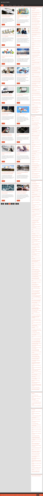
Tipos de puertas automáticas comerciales (36, 467)
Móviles (19, 5)
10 (7, 203)
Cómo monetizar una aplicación (35, 400)
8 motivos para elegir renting (35, 423)
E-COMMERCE (34, 8)
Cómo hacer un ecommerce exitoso (36, 50)
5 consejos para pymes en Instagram (36, 127)
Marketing (10, 5)
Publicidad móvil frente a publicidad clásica (36, 405)
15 (16, 203)
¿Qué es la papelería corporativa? (35, 122)
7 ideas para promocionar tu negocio (36, 26)
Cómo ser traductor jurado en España (36, 339)
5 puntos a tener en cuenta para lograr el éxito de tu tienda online (23, 17)
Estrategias (14, 5)
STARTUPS (33, 409)
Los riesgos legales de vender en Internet (36, 79)
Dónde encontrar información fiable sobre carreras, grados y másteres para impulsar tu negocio (36, 385)
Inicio (2, 5)
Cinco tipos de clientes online (35, 138)
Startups (22, 5)
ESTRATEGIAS (34, 181)
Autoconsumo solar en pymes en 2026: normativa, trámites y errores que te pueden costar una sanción (36, 261)
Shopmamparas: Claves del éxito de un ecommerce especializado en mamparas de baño (36, 100)
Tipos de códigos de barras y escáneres (36, 102)
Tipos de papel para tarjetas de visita (36, 175)
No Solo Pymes (5, 2)
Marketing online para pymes (35, 163)
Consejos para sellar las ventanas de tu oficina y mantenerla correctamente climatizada (36, 363)
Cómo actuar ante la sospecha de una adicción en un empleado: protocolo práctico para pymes (36, 293)
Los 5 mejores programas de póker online (36, 402)
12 (11, 203)
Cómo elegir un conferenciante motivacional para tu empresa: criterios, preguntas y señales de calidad (36, 308)
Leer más (3, 24)
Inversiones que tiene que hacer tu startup (36, 447)
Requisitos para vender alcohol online (36, 91)
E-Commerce (5, 5)
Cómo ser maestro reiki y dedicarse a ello (36, 338)
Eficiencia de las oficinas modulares (36, 387)
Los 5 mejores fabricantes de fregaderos (36, 78)
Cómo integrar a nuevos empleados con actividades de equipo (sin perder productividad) (36, 317)
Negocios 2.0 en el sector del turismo (36, 453)
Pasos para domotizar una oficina (35, 454)
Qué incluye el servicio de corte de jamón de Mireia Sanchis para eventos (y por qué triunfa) (36, 461)
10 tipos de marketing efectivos (35, 125)
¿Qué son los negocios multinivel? (35, 22)
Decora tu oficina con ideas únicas (35, 435)
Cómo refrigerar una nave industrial (36, 332)
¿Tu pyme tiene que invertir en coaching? (36, 415)
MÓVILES (33, 393)
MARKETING (33, 116)
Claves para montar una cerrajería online (36, 40)
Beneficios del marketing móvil (35, 137)
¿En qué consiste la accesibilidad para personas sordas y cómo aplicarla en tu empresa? (36, 197)
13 (13, 203)
